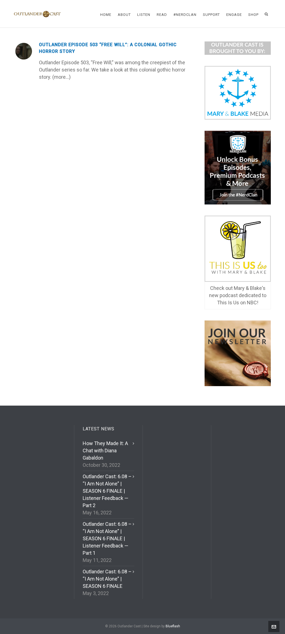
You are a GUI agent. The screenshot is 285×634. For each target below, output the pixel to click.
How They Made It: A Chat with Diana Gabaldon (105, 450)
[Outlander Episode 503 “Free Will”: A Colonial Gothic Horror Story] (23, 51)
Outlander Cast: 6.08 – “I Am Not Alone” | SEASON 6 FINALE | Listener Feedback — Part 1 (107, 538)
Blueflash (173, 626)
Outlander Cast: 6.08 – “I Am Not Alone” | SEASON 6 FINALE (107, 579)
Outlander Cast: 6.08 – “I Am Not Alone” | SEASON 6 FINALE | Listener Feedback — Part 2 (107, 490)
